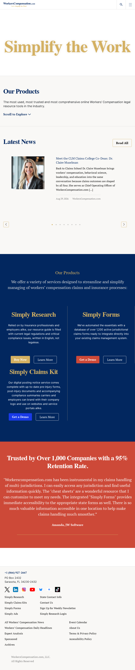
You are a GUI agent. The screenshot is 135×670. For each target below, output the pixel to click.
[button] (52, 224)
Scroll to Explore (15, 114)
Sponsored (11, 639)
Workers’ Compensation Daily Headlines (28, 628)
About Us (74, 628)
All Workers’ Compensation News (24, 622)
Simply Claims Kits (16, 602)
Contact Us (46, 602)
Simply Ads (11, 614)
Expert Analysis (14, 633)
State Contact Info (51, 597)
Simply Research (14, 597)
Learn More (45, 360)
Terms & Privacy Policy (82, 633)
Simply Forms (13, 608)
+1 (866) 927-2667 (16, 572)
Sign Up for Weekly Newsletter (58, 608)
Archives (10, 644)
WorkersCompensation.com (86, 198)
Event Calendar (78, 622)
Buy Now (20, 360)
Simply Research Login (53, 614)
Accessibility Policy (80, 639)
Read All (122, 143)
